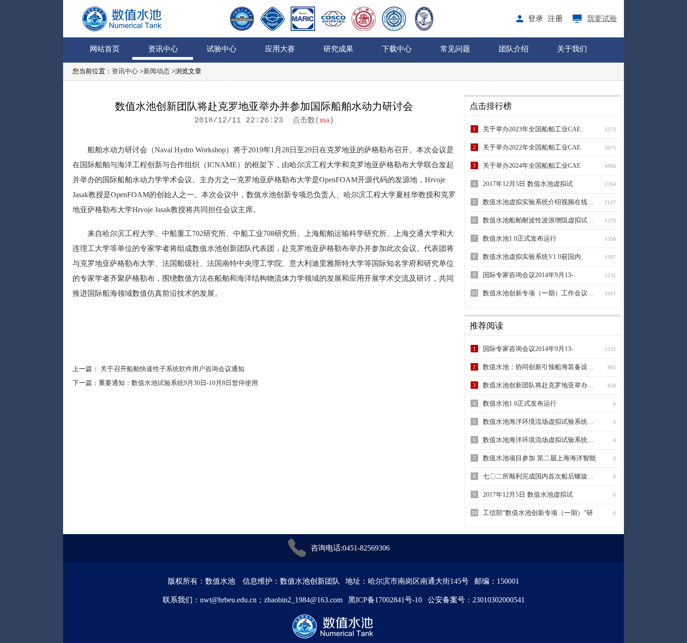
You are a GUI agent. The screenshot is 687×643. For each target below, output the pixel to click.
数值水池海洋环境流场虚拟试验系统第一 (540, 421)
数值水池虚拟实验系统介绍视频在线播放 (540, 202)
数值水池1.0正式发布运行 (520, 238)
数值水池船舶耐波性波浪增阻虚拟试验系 (540, 220)
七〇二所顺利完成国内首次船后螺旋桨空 (540, 476)
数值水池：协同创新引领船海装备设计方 (540, 367)
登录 (535, 18)
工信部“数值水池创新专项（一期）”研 (538, 512)
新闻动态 (156, 71)
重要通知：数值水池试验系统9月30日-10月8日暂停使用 (178, 382)
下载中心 (397, 49)
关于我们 (572, 49)
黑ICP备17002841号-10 (385, 600)
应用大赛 (280, 49)
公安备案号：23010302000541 (476, 600)
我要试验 (602, 18)
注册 (555, 18)
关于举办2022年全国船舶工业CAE (532, 147)
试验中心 (221, 49)
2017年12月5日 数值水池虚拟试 (528, 183)
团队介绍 (514, 49)
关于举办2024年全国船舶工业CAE (532, 165)
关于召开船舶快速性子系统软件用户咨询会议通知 (172, 368)
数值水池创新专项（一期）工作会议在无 (540, 293)
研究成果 (338, 49)
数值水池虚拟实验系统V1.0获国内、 (535, 256)
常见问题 (455, 49)
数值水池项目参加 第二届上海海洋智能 (539, 458)
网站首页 (105, 49)
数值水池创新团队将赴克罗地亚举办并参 (540, 385)
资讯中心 (163, 49)
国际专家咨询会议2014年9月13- (528, 275)
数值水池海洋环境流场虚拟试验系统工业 (540, 439)
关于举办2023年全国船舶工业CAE (532, 129)
